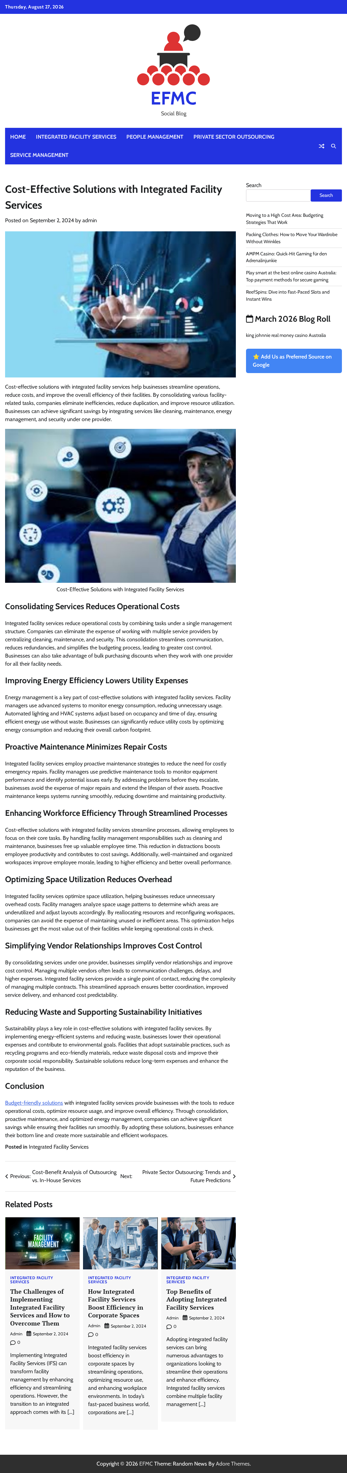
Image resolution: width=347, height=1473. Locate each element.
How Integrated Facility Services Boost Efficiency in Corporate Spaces (115, 1303)
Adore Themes (233, 1463)
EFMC (173, 98)
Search (254, 185)
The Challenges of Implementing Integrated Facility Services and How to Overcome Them (40, 1307)
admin (89, 220)
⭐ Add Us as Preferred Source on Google (292, 360)
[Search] (333, 146)
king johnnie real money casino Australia (286, 335)
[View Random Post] (322, 146)
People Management (154, 137)
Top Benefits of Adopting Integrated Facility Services (196, 1299)
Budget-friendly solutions (34, 1103)
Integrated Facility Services (76, 137)
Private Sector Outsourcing (233, 137)
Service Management (39, 155)
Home (18, 137)
